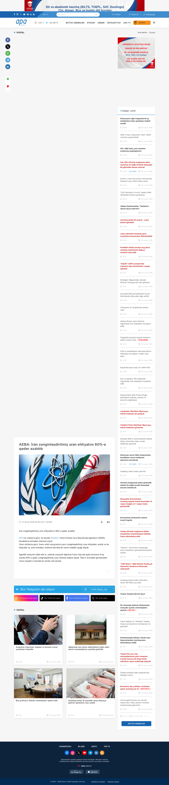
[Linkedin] (31, 14)
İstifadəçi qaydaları (98, 782)
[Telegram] (28, 14)
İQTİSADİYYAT (114, 23)
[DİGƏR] (153, 23)
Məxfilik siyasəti (113, 782)
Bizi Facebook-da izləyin (78, 598)
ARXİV (94, 746)
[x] (78, 753)
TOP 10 (107, 746)
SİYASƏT (91, 23)
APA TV (127, 23)
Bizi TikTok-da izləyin (52, 598)
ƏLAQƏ (81, 746)
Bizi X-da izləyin (101, 598)
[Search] (96, 15)
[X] (21, 14)
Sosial (152, 32)
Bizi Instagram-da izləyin (28, 598)
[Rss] (34, 14)
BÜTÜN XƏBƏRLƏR (75, 23)
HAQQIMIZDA (65, 746)
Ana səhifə (142, 32)
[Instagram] (17, 14)
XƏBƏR (101, 23)
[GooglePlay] (76, 772)
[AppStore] (93, 772)
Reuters (55, 538)
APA (21, 538)
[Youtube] (24, 14)
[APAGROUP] (84, 766)
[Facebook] (14, 14)
